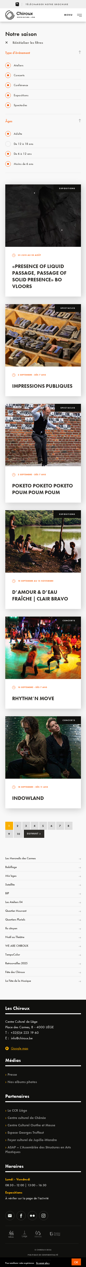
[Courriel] (9, 1216)
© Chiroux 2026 (43, 1250)
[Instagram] (43, 1216)
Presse (12, 1074)
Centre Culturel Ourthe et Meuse (31, 1125)
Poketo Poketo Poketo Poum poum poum (42, 489)
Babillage (11, 867)
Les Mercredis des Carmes (20, 858)
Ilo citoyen (11, 928)
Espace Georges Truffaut (26, 1132)
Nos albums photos (22, 1082)
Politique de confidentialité (43, 1255)
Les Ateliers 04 (13, 902)
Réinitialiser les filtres (27, 42)
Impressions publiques (42, 386)
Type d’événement (17, 52)
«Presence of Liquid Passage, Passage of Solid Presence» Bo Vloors (39, 276)
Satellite (10, 884)
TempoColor (12, 954)
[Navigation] (79, 15)
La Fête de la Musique (18, 981)
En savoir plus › (43, 1263)
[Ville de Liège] (24, 1234)
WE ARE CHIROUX (16, 946)
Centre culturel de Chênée (27, 1118)
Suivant (34, 833)
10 (18, 834)
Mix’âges (11, 876)
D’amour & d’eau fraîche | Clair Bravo (40, 595)
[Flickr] (32, 1216)
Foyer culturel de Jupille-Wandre (32, 1140)
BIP (7, 893)
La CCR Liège (17, 1110)
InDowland (28, 798)
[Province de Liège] (51, 1234)
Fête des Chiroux (15, 972)
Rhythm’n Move (33, 698)
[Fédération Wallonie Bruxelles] (38, 1234)
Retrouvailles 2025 (16, 963)
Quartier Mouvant (15, 911)
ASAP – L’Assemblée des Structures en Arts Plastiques (38, 1149)
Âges (8, 121)
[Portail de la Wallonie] (11, 1234)
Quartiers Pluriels (15, 919)
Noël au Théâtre (14, 937)
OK (76, 1262)
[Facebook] (21, 1216)
